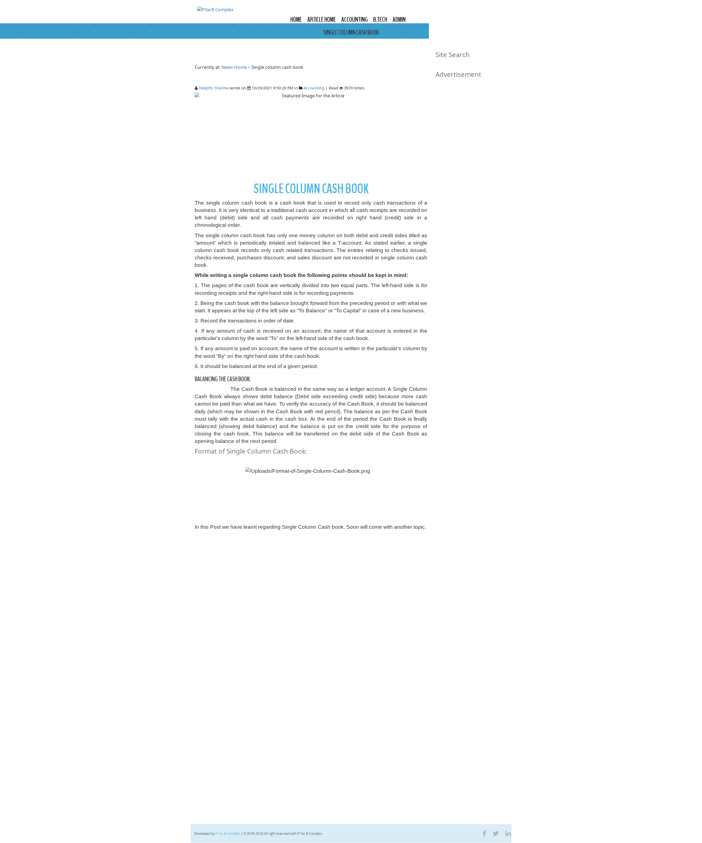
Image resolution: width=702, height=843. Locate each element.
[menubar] (348, 19)
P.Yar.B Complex (228, 833)
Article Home (321, 19)
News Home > (236, 67)
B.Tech (380, 19)
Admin (399, 19)
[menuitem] (296, 19)
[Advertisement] (311, 137)
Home (296, 19)
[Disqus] (311, 608)
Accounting (354, 19)
